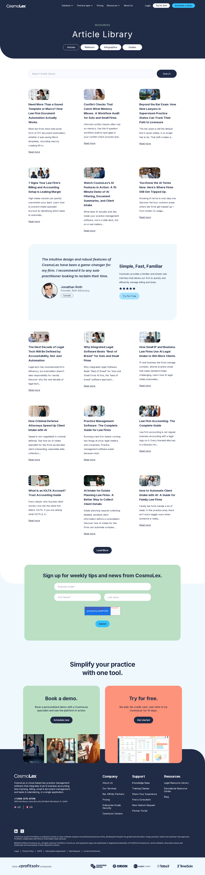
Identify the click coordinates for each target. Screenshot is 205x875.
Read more (34, 152)
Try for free (161, 5)
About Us (128, 5)
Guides (132, 47)
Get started (143, 720)
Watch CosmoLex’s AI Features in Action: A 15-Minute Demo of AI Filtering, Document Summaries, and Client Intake (100, 194)
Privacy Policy (28, 851)
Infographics (110, 47)
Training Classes (140, 788)
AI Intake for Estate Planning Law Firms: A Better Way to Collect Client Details (99, 497)
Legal (16, 851)
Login (148, 5)
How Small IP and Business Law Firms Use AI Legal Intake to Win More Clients (157, 351)
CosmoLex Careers (112, 813)
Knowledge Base (141, 782)
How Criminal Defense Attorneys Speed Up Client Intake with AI (46, 425)
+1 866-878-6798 (25, 798)
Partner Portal (139, 810)
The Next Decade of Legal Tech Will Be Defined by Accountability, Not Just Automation (46, 353)
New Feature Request (143, 805)
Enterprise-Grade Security (111, 806)
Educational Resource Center (175, 790)
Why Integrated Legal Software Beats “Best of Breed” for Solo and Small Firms (101, 353)
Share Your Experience (144, 794)
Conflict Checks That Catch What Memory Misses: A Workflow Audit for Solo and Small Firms (102, 111)
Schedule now (61, 720)
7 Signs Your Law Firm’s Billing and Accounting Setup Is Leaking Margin (44, 187)
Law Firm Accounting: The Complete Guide (157, 423)
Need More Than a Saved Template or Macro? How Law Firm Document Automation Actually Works (45, 113)
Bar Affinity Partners (113, 794)
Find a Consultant (141, 799)
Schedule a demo (183, 5)
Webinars (90, 47)
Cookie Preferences (92, 851)
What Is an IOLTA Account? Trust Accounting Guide (47, 493)
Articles (71, 47)
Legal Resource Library (176, 782)
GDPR (39, 851)
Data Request (74, 851)
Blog (166, 796)
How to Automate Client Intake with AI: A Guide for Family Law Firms (157, 495)
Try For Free (129, 296)
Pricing (100, 5)
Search (167, 73)
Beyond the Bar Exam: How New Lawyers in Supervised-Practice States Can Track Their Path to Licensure (157, 113)
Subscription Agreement (55, 851)
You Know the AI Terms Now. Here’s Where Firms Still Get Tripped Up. (156, 187)
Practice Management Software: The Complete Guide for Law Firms (100, 425)
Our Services (109, 788)
